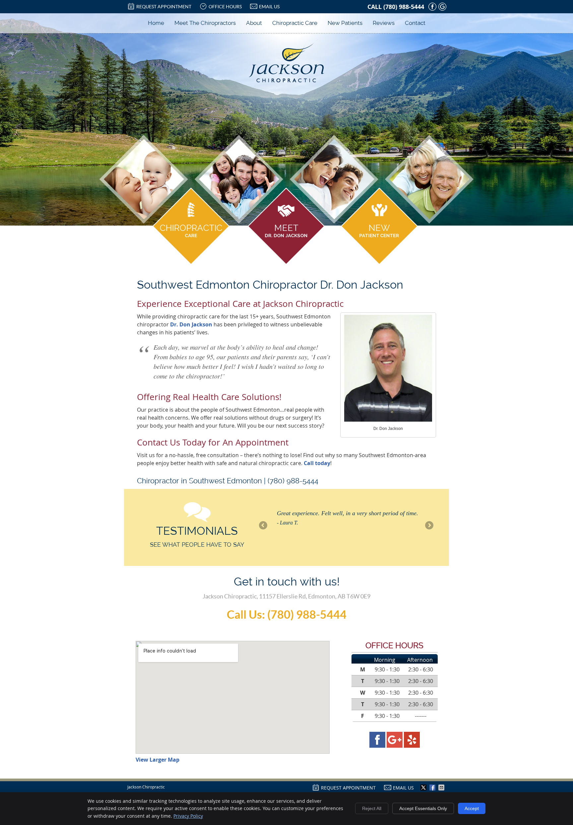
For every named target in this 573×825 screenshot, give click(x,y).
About (254, 23)
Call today (317, 463)
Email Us (269, 6)
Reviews (384, 23)
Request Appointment (163, 6)
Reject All (371, 808)
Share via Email (442, 788)
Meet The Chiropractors (205, 23)
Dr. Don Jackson (191, 324)
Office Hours (225, 6)
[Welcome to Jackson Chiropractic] (286, 80)
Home (156, 23)
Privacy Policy (188, 816)
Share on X (424, 788)
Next (429, 526)
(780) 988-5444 (403, 7)
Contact (415, 23)
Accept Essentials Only (423, 808)
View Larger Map (157, 759)
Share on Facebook (433, 788)
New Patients (345, 23)
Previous (264, 526)
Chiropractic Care (294, 23)
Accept (472, 808)
